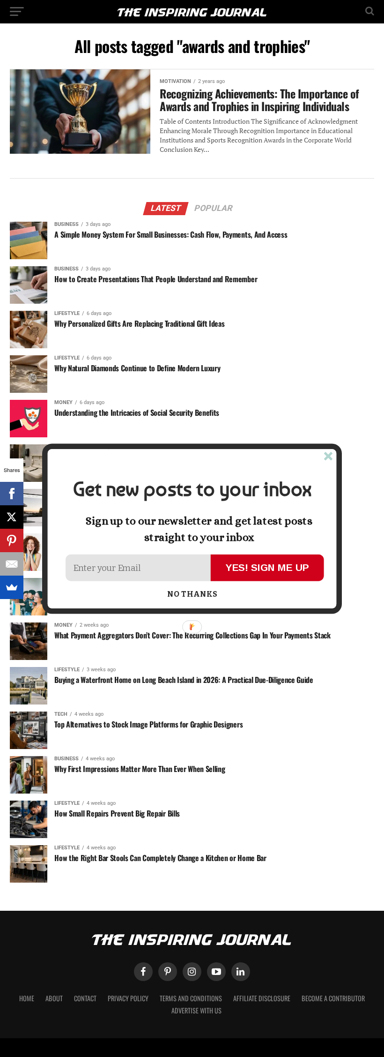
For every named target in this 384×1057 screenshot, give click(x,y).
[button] (192, 489)
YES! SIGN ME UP (267, 567)
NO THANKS (192, 594)
